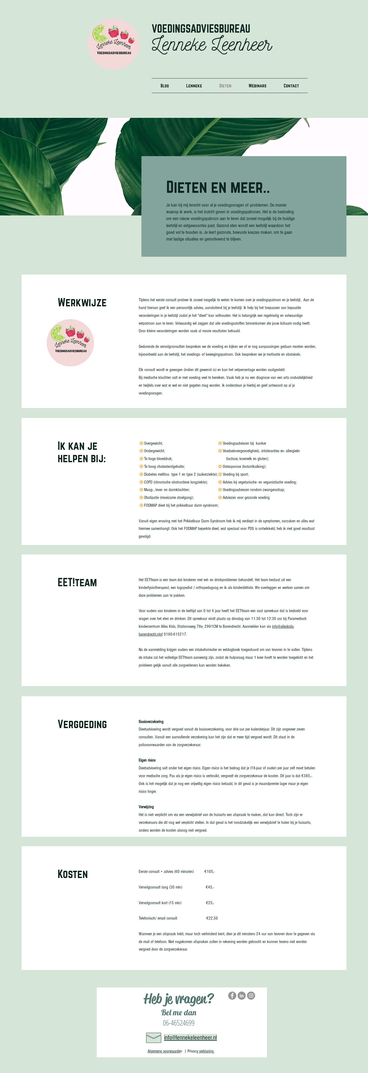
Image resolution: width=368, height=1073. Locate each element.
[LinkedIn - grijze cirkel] (242, 996)
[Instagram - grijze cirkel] (251, 996)
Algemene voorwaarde (164, 1051)
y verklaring (205, 1051)
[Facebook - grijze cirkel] (232, 996)
